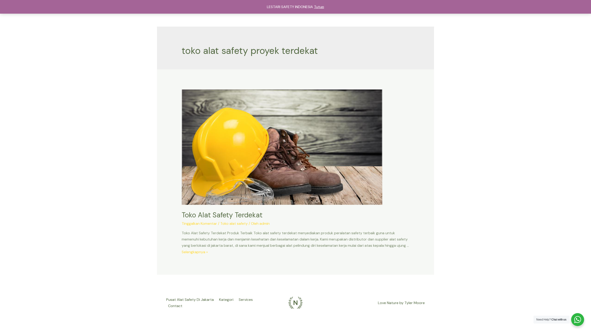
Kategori (226, 299)
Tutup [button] (319, 6)
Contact (175, 305)
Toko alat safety (234, 223)
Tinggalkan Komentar (199, 223)
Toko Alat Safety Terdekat (222, 214)
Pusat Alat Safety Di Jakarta (190, 299)
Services (246, 299)
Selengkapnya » (195, 252)
